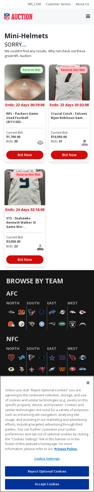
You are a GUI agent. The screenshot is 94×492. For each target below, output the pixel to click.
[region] (47, 434)
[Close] (87, 382)
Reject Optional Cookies (47, 471)
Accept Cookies (47, 484)
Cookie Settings (47, 458)
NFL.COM (34, 4)
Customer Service (58, 4)
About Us (82, 4)
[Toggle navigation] (88, 16)
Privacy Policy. (66, 449)
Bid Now (25, 154)
